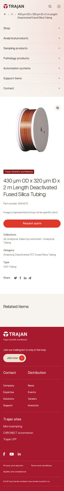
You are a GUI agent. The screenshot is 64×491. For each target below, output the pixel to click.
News (31, 386)
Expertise (8, 392)
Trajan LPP (10, 439)
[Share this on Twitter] (15, 279)
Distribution (37, 373)
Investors (33, 405)
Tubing (7, 243)
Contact (9, 373)
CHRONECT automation (18, 433)
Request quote (32, 223)
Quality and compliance (14, 472)
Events (32, 392)
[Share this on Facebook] (20, 279)
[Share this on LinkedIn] (25, 279)
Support (8, 405)
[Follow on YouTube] (11, 454)
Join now (12, 358)
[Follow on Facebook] (4, 454)
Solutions (8, 399)
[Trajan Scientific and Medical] (17, 6)
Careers (32, 399)
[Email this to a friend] (30, 279)
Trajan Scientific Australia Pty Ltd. (39, 481)
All (12, 14)
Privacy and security (13, 466)
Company (8, 386)
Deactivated (22, 255)
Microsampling (12, 426)
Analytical (12, 239)
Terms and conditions (41, 466)
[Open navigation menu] (59, 6)
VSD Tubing (9, 267)
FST (32, 255)
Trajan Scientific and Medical (19, 172)
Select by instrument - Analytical (36, 239)
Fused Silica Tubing (45, 255)
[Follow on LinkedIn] (19, 454)
